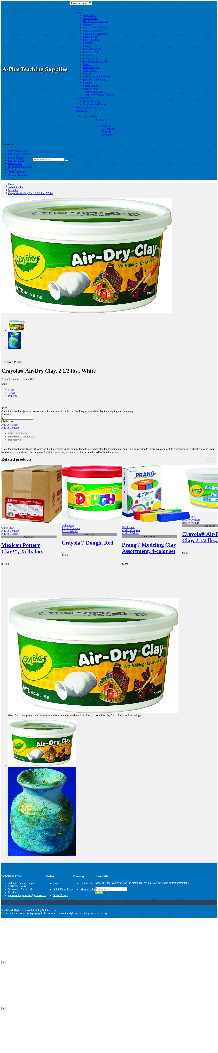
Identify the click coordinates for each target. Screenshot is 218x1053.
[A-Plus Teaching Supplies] (35, 74)
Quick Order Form (63, 889)
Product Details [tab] (21, 436)
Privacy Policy (87, 889)
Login (56, 883)
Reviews (14, 439)
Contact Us (86, 883)
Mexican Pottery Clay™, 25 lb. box (22, 548)
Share (11, 389)
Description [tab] (17, 433)
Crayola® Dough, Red (87, 543)
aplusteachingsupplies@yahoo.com (27, 895)
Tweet (11, 392)
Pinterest (12, 395)
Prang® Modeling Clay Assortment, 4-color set (149, 548)
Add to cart (8, 421)
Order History (60, 895)
